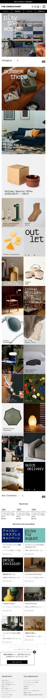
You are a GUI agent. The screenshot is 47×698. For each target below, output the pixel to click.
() (40, 7)
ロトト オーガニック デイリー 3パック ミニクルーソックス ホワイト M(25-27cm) (23, 572)
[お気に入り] (35, 6)
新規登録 (17, 11)
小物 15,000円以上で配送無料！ (23, 2)
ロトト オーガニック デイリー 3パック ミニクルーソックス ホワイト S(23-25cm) (8, 572)
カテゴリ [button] (29, 11)
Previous (0, 570)
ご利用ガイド (41, 11)
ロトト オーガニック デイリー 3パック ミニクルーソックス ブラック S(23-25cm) (38, 572)
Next (46, 570)
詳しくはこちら (7, 612)
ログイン (5, 11)
